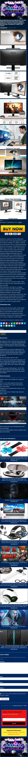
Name (1, 676)
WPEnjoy (25, 705)
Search (2, 329)
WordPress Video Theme (17, 705)
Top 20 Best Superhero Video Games (13, 383)
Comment (2, 661)
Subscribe (14, 723)
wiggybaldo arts (4, 27)
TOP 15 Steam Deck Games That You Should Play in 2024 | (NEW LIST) (14, 563)
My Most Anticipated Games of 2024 (9, 357)
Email (1, 682)
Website (2, 687)
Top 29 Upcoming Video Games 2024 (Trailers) (14, 626)
